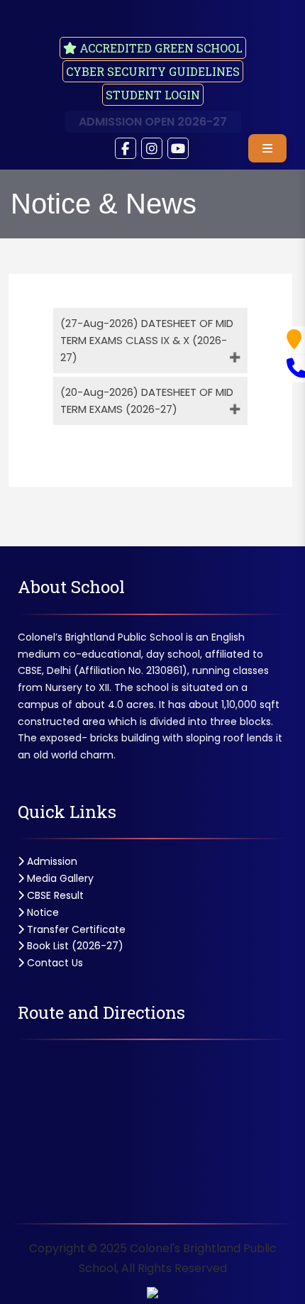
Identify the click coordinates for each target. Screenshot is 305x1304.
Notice (41, 912)
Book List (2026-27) (73, 946)
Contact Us (53, 963)
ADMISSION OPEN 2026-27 (153, 122)
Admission (50, 861)
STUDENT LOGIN (153, 94)
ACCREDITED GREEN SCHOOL (160, 47)
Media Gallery (59, 878)
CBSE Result (54, 895)
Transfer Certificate (75, 929)
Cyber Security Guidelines (153, 71)
